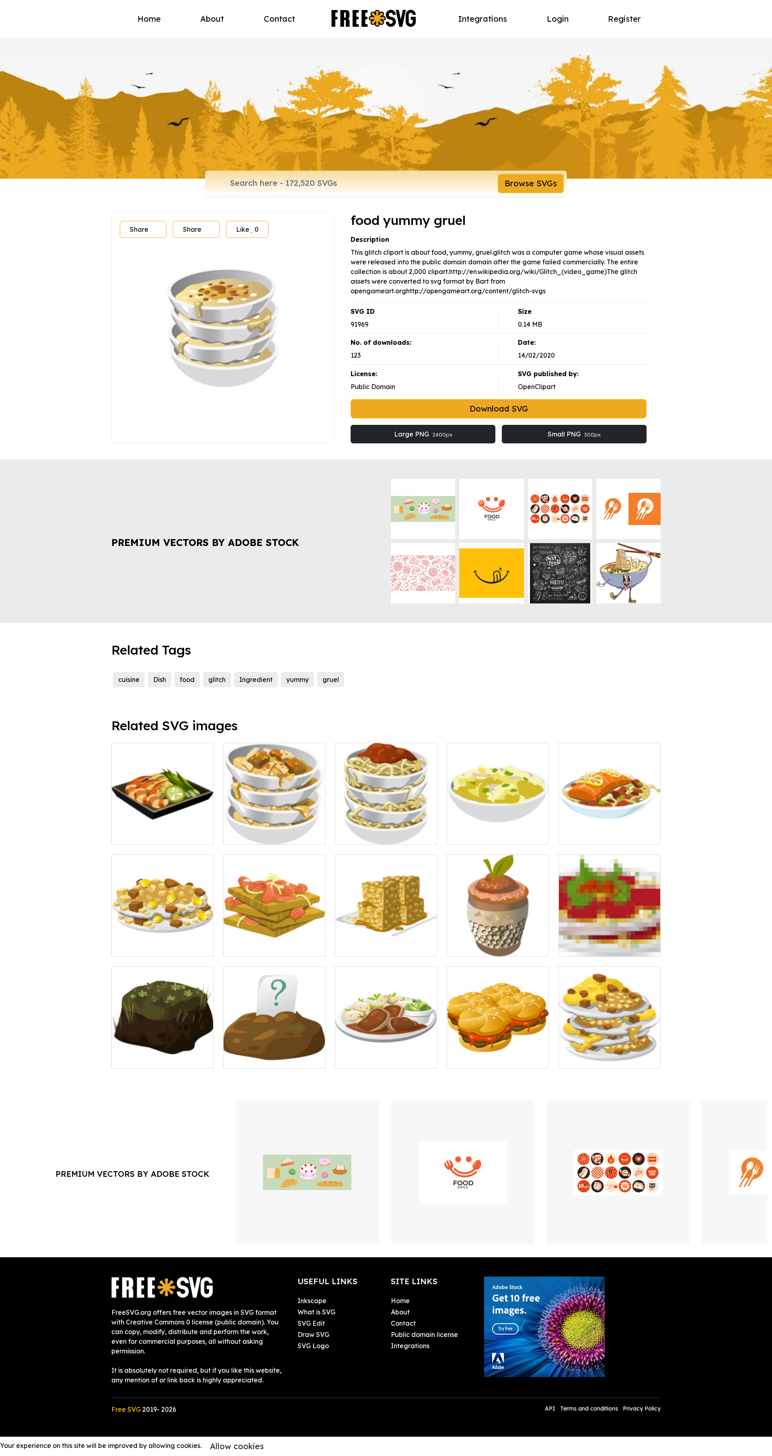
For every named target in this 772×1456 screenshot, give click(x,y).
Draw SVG (313, 1334)
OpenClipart (537, 387)
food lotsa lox (253, 945)
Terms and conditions (589, 1408)
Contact (279, 19)
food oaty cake (368, 945)
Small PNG (574, 434)
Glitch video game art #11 (160, 1057)
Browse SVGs (531, 183)
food (187, 679)
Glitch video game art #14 (273, 1057)
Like (247, 229)
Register (624, 19)
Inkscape (312, 1301)
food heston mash (483, 834)
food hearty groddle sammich (498, 1052)
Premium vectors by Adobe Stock (205, 542)
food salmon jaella (596, 834)
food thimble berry (484, 945)
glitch (217, 679)
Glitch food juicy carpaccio (609, 945)
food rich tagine (257, 834)
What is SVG (316, 1312)
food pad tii (138, 834)
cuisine (129, 679)
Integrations (482, 19)
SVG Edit (311, 1323)
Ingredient (256, 679)
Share (139, 229)
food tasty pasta (370, 834)
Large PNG (423, 434)
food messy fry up (594, 1057)
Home (149, 19)
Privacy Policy (642, 1408)
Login (558, 19)
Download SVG (499, 409)
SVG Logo (313, 1346)
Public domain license (424, 1334)
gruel (330, 679)
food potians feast (372, 1057)
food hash (135, 945)
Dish (159, 679)
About (212, 19)
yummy (297, 679)
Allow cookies (237, 1446)
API (551, 1408)
